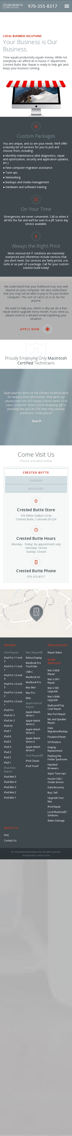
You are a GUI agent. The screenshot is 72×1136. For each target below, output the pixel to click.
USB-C (29, 672)
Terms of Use (43, 855)
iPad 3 (7, 752)
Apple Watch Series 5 (33, 748)
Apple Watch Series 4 (33, 740)
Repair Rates (55, 652)
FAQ (6, 835)
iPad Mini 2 (10, 792)
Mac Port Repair (57, 714)
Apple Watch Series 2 (33, 722)
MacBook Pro (33, 682)
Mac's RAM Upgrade (54, 698)
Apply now (30, 329)
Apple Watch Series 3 (33, 731)
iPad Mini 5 (10, 776)
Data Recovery (56, 787)
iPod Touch (32, 766)
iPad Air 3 (9, 715)
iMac (28, 698)
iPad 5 (7, 741)
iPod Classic (32, 761)
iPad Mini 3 (10, 787)
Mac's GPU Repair (54, 681)
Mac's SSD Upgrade (53, 689)
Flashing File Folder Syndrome (57, 757)
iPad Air (8, 725)
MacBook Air (33, 677)
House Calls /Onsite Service (56, 780)
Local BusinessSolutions (57, 813)
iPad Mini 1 (10, 797)
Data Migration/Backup (58, 729)
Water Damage (56, 820)
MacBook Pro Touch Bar (33, 664)
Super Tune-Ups (57, 773)
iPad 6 (7, 736)
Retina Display (34, 657)
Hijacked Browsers (53, 766)
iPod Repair (54, 806)
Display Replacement (55, 749)
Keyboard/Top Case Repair (56, 707)
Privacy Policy (29, 855)
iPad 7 (7, 731)
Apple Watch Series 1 (33, 713)
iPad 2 (7, 757)
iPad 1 (7, 762)
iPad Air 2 (9, 720)
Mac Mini (31, 687)
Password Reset (57, 737)
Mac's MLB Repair (53, 672)
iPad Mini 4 (10, 782)
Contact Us (10, 840)
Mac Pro (30, 692)
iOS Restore (54, 742)
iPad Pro (9, 710)
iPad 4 (7, 747)
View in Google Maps (13, 590)
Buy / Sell (53, 792)
